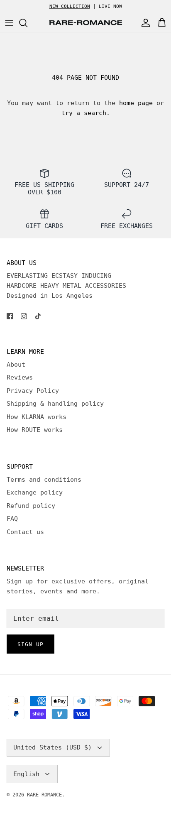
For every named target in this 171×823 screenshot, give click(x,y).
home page (136, 103)
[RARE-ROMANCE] (85, 23)
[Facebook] (10, 316)
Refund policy (31, 505)
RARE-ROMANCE (44, 795)
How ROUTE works (35, 430)
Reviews (20, 377)
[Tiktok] (38, 316)
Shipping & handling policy (55, 403)
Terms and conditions (44, 479)
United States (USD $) (52, 747)
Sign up (30, 644)
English (26, 774)
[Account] (143, 23)
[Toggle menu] (9, 23)
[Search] (27, 23)
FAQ (12, 518)
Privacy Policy (33, 390)
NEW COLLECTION (69, 6)
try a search (83, 113)
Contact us (25, 532)
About (16, 364)
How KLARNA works (36, 417)
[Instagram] (24, 316)
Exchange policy (35, 492)
